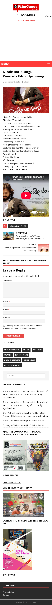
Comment (7, 280)
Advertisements (11, 350)
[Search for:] (26, 375)
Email (5, 309)
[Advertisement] (26, 46)
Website (6, 317)
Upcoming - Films (18, 226)
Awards (7, 355)
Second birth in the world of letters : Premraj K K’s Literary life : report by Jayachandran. (25, 394)
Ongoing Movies (12, 360)
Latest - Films (21, 355)
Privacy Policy (8, 592)
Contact (6, 595)
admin (26, 82)
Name (6, 301)
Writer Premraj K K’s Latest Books (28, 420)
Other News (29, 360)
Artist (26, 350)
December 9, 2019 (12, 82)
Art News (37, 350)
